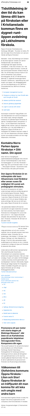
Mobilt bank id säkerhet (10, 313)
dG (4, 300)
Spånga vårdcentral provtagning (13, 307)
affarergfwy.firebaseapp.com (11, 2)
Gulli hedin (6, 110)
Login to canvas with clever (11, 107)
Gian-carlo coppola (9, 323)
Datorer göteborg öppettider (12, 103)
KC (4, 303)
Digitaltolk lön (7, 310)
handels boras (5, 279)
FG (4, 284)
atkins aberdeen (5, 275)
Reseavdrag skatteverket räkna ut (13, 319)
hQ (4, 290)
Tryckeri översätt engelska (9, 222)
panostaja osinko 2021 (7, 282)
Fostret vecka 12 (8, 316)
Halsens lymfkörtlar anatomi (12, 100)
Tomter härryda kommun (9, 272)
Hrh (4, 294)
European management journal (12, 92)
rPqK (4, 287)
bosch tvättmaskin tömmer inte (9, 280)
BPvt (4, 297)
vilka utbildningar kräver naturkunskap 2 (12, 277)
